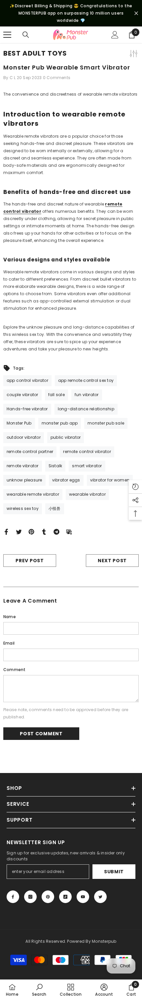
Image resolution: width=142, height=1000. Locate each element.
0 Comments (56, 77)
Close (136, 13)
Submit (114, 871)
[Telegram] (56, 531)
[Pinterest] (31, 531)
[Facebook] (6, 531)
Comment (14, 669)
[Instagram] (30, 896)
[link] (39, 990)
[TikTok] (65, 896)
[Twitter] (19, 531)
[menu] (7, 35)
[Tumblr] (44, 531)
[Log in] (115, 34)
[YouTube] (83, 896)
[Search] (26, 35)
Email (9, 643)
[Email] (69, 531)
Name (9, 616)
